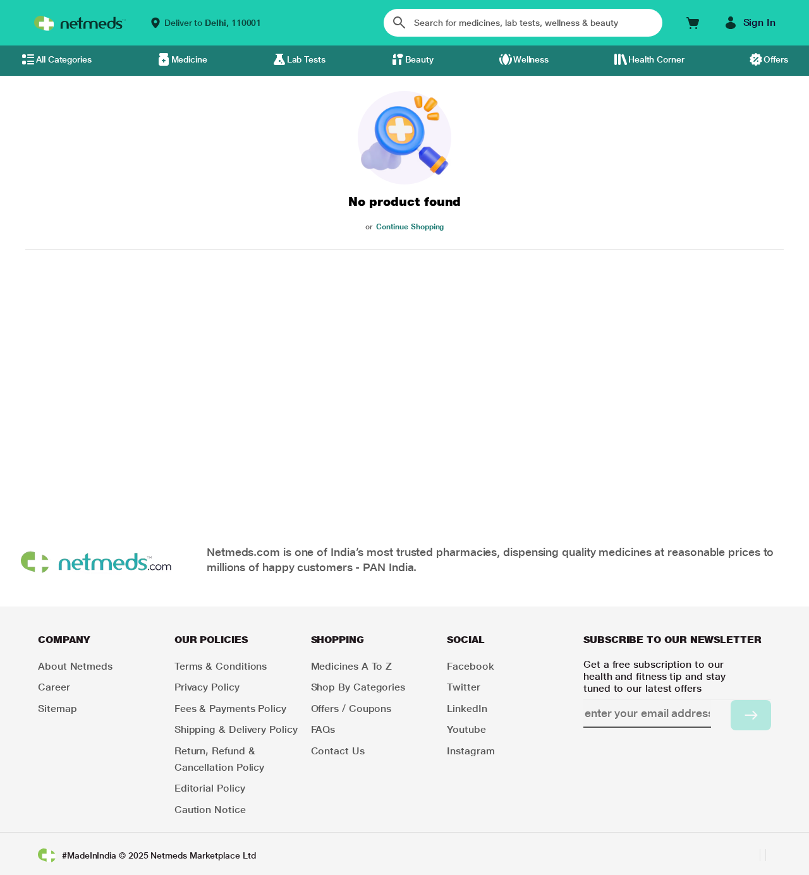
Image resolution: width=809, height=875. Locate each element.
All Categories (64, 59)
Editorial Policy (209, 788)
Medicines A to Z (351, 666)
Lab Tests (306, 59)
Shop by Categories (358, 687)
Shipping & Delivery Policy (236, 729)
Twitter (463, 687)
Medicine (189, 59)
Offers (775, 59)
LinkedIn (467, 709)
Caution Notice (210, 810)
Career (54, 687)
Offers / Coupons (351, 709)
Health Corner (656, 59)
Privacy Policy (207, 687)
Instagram (470, 751)
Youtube (466, 729)
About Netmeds (75, 666)
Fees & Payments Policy (230, 709)
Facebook (470, 666)
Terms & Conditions (220, 666)
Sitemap (57, 709)
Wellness (531, 59)
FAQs (323, 729)
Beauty (419, 59)
